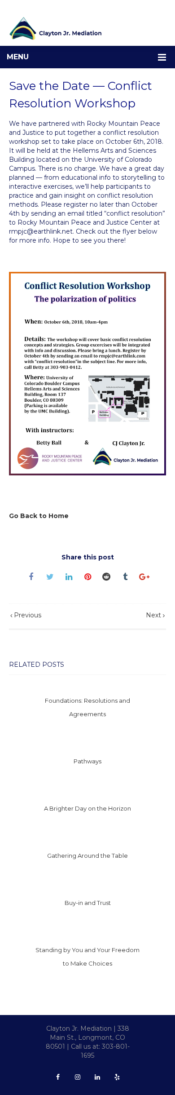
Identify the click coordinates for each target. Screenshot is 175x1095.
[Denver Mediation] (87, 28)
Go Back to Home (39, 516)
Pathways (87, 761)
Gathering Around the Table (87, 855)
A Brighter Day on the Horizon (87, 808)
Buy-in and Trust (88, 902)
